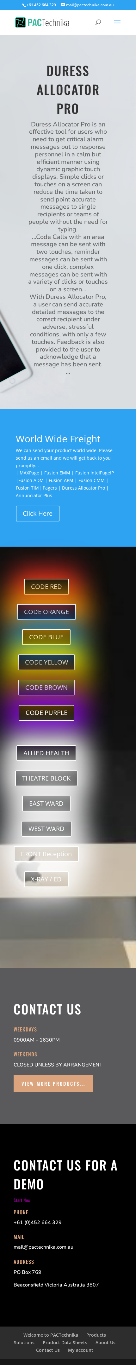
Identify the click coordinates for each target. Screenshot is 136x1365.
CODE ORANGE (46, 611)
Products (96, 1335)
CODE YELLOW (46, 662)
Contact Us (48, 1350)
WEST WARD (46, 828)
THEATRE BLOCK (46, 778)
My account (80, 1350)
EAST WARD (46, 803)
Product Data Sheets (65, 1342)
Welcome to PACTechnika (50, 1335)
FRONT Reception (46, 854)
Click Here (38, 513)
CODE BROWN (46, 687)
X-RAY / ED (46, 879)
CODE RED (46, 586)
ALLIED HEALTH (46, 753)
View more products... (53, 1083)
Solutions (24, 1342)
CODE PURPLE (46, 712)
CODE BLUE (46, 637)
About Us (105, 1342)
